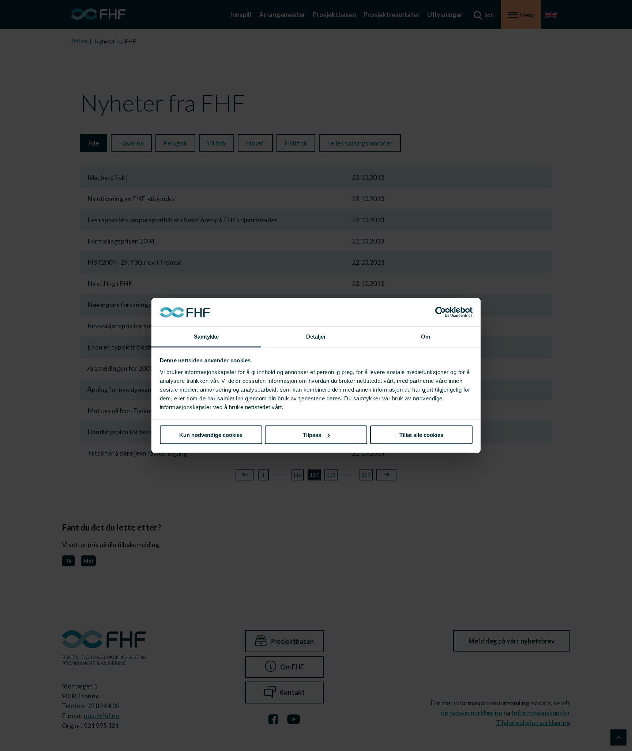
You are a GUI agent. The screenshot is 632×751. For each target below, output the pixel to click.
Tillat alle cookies (421, 435)
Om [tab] (425, 336)
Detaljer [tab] (316, 336)
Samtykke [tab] (206, 336)
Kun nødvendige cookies (210, 435)
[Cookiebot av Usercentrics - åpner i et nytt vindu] (441, 312)
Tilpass (312, 435)
